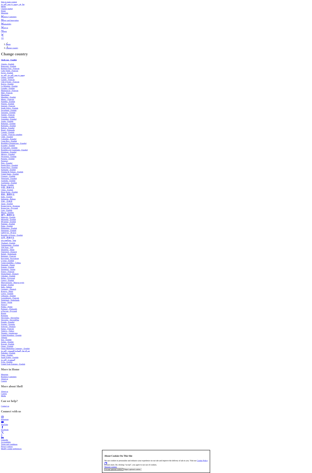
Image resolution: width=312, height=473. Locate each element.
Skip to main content (9, 2)
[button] (156, 14)
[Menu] (156, 38)
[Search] (156, 35)
